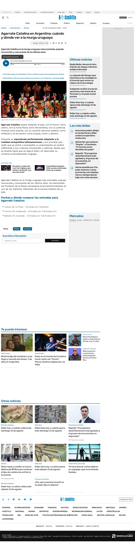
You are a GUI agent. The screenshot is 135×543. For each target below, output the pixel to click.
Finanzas (54, 23)
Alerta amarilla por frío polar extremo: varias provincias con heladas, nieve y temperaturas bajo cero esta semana (87, 172)
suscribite (123, 17)
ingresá (130, 17)
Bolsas (79, 220)
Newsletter (130, 23)
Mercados (97, 507)
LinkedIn (19, 499)
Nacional (19, 511)
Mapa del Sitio (31, 515)
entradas (27, 229)
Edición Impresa (60, 511)
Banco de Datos (80, 507)
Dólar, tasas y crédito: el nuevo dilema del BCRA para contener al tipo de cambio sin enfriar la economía (16, 470)
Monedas (73, 220)
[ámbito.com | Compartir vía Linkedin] (59, 43)
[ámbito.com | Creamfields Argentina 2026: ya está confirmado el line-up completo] (40, 168)
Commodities (87, 220)
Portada (6, 507)
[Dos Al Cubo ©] (122, 536)
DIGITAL (44, 526)
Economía (40, 23)
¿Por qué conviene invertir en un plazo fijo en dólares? (49, 483)
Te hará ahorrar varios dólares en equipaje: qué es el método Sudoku (83, 469)
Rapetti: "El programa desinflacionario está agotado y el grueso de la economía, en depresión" (86, 158)
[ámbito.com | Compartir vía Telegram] (62, 43)
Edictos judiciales (106, 515)
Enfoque (17, 12)
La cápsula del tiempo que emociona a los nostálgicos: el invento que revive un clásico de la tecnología (83, 79)
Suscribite (55, 240)
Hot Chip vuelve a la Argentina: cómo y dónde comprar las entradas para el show (33, 74)
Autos (100, 511)
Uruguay (106, 23)
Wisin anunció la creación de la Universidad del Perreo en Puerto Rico (89, 355)
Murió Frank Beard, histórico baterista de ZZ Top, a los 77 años (91, 339)
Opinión (93, 23)
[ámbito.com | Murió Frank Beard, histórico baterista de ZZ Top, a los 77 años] (75, 340)
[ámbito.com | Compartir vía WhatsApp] (51, 43)
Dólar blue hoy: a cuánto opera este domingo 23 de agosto (83, 105)
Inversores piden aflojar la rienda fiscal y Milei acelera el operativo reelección (87, 134)
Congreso (79, 12)
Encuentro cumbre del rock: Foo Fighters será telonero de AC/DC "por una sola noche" (21, 169)
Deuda (88, 12)
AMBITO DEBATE (87, 526)
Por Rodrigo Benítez (7, 479)
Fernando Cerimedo (30, 12)
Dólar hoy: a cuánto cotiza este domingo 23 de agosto (83, 114)
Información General (82, 511)
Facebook (8, 499)
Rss (19, 515)
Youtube (25, 499)
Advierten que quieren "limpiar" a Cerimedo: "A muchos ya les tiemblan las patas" (86, 146)
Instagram (14, 499)
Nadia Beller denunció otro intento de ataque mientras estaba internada (83, 67)
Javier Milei (61, 12)
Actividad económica (47, 12)
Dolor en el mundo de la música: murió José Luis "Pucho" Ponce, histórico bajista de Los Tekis (50, 360)
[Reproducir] (6, 63)
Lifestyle (6, 511)
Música (26, 28)
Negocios (80, 23)
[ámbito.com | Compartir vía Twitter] (56, 43)
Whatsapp (31, 499)
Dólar (28, 23)
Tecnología (7, 515)
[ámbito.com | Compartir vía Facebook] (53, 43)
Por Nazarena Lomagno (76, 440)
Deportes (44, 511)
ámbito (4, 28)
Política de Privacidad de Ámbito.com (60, 515)
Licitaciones (8, 519)
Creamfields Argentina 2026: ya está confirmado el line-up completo (56, 168)
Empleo (97, 12)
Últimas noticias (22, 507)
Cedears (96, 220)
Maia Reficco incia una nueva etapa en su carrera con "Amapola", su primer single (33, 78)
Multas (122, 515)
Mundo (31, 511)
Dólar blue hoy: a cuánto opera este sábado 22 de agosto (50, 468)
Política (67, 23)
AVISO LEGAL (87, 515)
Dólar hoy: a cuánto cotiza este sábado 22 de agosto (16, 488)
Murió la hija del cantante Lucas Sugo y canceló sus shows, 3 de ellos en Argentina (16, 359)
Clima (70, 12)
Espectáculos (15, 28)
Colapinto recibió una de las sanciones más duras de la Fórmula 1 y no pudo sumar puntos (83, 92)
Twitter (3, 499)
